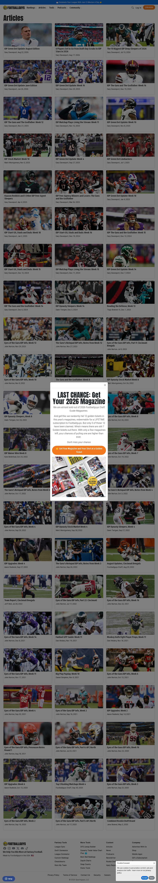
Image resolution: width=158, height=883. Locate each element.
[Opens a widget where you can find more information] (8, 879)
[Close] (154, 863)
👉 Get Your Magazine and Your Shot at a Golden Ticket (79, 450)
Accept (144, 878)
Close (152, 878)
